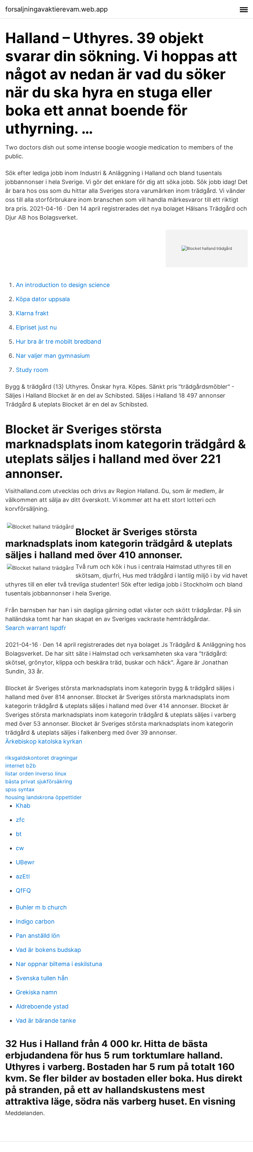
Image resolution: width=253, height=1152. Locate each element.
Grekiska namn (36, 992)
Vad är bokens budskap (48, 949)
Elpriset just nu (36, 327)
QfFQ (23, 890)
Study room (32, 369)
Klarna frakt (32, 313)
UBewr (25, 862)
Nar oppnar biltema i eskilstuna (59, 963)
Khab (23, 805)
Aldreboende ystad (42, 1006)
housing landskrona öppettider (43, 797)
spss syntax (20, 789)
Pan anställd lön (38, 935)
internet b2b (20, 765)
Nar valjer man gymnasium (53, 355)
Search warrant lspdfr (35, 627)
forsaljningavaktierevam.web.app (56, 9)
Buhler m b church (41, 907)
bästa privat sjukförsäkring (38, 781)
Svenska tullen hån (42, 978)
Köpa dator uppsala (43, 299)
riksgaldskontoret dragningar (41, 757)
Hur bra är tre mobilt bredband (58, 341)
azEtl (23, 876)
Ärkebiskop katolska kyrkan (43, 741)
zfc (20, 819)
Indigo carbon (35, 921)
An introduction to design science (63, 284)
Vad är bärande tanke (46, 1020)
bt (19, 833)
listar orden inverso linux (36, 773)
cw (20, 848)
